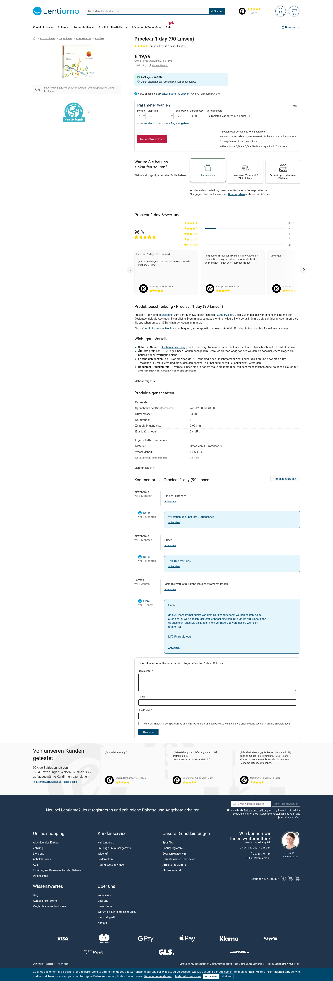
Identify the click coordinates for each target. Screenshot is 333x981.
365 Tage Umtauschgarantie (114, 848)
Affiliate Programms (174, 865)
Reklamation (105, 859)
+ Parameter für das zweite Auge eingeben (163, 123)
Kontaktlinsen (47, 38)
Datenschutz (40, 876)
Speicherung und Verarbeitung (185, 723)
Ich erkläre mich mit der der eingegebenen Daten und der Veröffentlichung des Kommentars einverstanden (216, 723)
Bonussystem (236, 194)
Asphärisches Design (174, 347)
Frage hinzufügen (285, 479)
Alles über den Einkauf (46, 842)
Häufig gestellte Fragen (111, 865)
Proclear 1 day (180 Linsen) (174, 93)
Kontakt (102, 923)
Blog (35, 895)
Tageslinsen (65, 38)
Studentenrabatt (172, 870)
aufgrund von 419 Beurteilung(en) (168, 46)
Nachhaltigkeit (106, 917)
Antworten (170, 501)
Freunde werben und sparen (179, 859)
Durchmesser (197, 110)
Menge (141, 110)
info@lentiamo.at (260, 858)
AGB (35, 865)
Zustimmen (211, 976)
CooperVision (83, 38)
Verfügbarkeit (214, 110)
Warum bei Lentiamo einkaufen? (117, 912)
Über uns (103, 901)
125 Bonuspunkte (186, 81)
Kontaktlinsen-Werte (45, 901)
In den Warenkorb (152, 139)
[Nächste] (303, 269)
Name (142, 696)
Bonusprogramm (173, 848)
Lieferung (38, 853)
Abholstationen (42, 859)
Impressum (104, 895)
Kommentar (145, 671)
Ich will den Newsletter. (286, 803)
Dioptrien (153, 110)
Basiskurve (182, 110)
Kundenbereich (106, 842)
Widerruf (103, 853)
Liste (210, 972)
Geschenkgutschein (174, 853)
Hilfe (294, 105)
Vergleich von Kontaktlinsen (49, 906)
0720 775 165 (263, 853)
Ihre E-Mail (145, 710)
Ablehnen (226, 976)
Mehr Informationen (188, 976)
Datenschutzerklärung (158, 976)
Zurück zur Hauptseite (44, 963)
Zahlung (38, 848)
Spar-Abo (168, 842)
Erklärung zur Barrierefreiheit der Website (57, 870)
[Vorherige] (130, 269)
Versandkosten (160, 65)
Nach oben (63, 963)
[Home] (34, 38)
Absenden (148, 732)
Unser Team (105, 906)
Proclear (99, 38)
